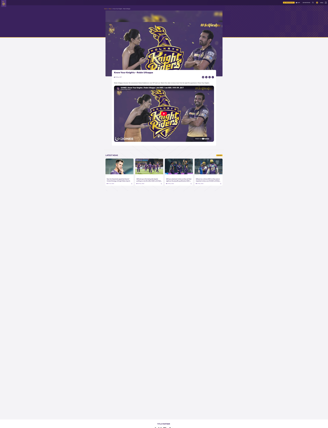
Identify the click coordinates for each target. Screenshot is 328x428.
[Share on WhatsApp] (209, 77)
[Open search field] (313, 2)
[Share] (131, 183)
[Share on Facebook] (203, 77)
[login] (317, 3)
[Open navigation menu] (326, 2)
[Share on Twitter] (206, 77)
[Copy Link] (213, 77)
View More (219, 155)
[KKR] (3, 3)
